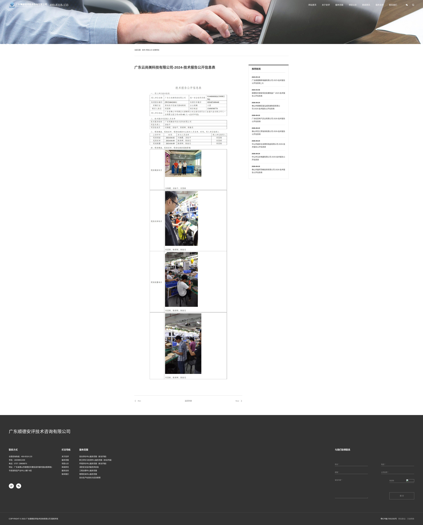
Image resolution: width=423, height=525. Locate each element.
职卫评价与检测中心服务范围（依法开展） (96, 460)
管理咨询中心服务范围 (88, 474)
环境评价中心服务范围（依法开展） (93, 464)
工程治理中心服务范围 (88, 471)
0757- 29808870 (20, 464)
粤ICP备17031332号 (389, 519)
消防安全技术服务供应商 (89, 467)
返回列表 (188, 401)
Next (237, 401)
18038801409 (19, 460)
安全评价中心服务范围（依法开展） (93, 456)
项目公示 (149, 50)
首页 (143, 50)
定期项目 (156, 50)
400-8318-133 (26, 456)
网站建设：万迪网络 (406, 519)
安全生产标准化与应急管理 (89, 478)
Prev (139, 401)
